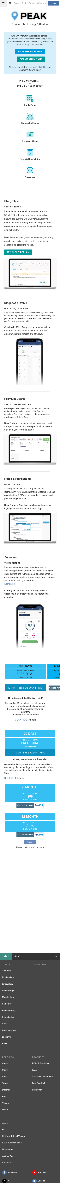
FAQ (4, 1129)
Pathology (6, 1004)
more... (5, 1043)
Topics (5, 1083)
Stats (4, 1023)
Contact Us (7, 1162)
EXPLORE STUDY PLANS (31, 59)
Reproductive (8, 1017)
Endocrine (6, 1037)
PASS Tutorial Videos (12, 1143)
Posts (5, 1096)
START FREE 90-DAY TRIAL (30, 51)
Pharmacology (8, 1010)
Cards (5, 1063)
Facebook (12, 1172)
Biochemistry (8, 977)
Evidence (6, 1090)
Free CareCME (38, 1083)
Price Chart (37, 1090)
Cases (5, 1076)
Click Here (43, 67)
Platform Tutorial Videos (13, 1136)
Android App (8, 1156)
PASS (34, 1070)
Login (53, 3)
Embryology (7, 984)
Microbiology (8, 997)
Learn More (9, 584)
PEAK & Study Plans (41, 1063)
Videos (5, 1103)
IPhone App (7, 1149)
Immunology (8, 990)
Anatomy (6, 970)
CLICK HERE (21, 719)
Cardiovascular (9, 1030)
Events (5, 1109)
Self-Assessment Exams (43, 1076)
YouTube (42, 1172)
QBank (5, 1070)
